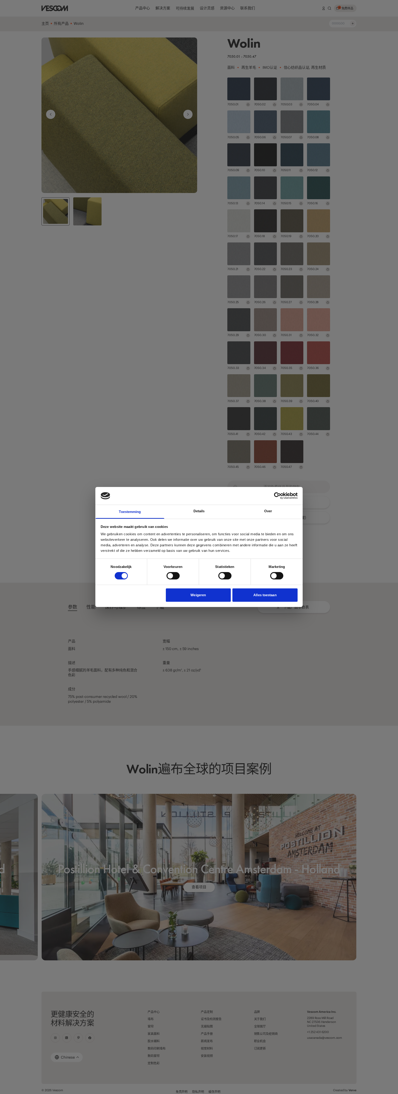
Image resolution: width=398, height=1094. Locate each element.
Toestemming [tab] (130, 512)
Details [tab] (199, 511)
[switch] (173, 575)
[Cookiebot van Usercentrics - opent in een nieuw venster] (277, 495)
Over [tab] (268, 511)
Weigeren (198, 595)
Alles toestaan (264, 595)
